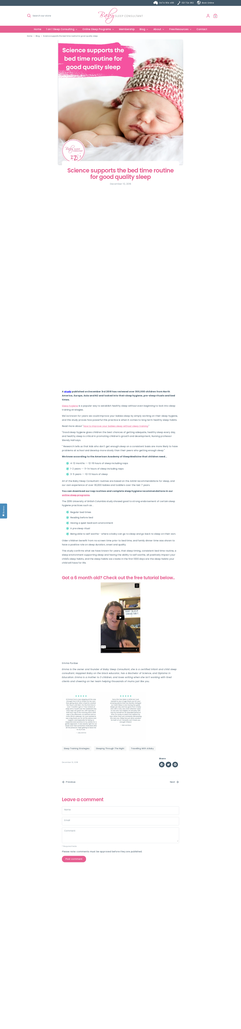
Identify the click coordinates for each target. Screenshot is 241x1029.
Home (37, 29)
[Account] (208, 16)
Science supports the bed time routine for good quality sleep (70, 36)
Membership (127, 29)
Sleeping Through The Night (110, 748)
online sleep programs (76, 495)
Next (173, 782)
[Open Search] (29, 15)
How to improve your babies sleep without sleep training (115, 426)
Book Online (208, 2)
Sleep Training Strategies (76, 748)
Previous (70, 782)
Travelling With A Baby (142, 748)
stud (67, 391)
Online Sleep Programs (97, 29)
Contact (202, 29)
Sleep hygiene (70, 405)
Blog (38, 36)
